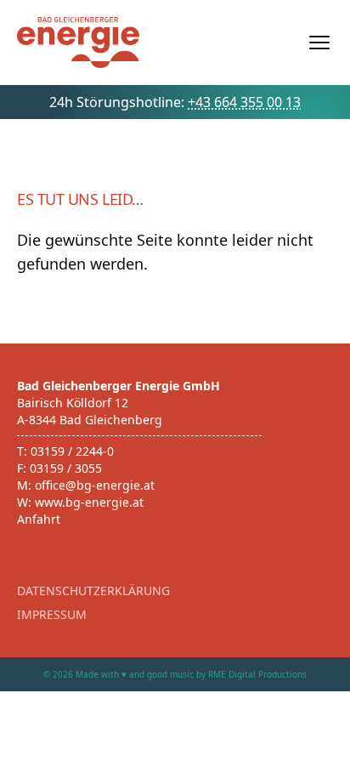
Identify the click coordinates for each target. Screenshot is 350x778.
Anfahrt (38, 519)
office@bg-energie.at (95, 485)
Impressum (52, 614)
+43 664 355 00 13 (244, 102)
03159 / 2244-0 (72, 451)
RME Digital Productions (257, 674)
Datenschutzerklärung (93, 590)
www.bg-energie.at (89, 502)
